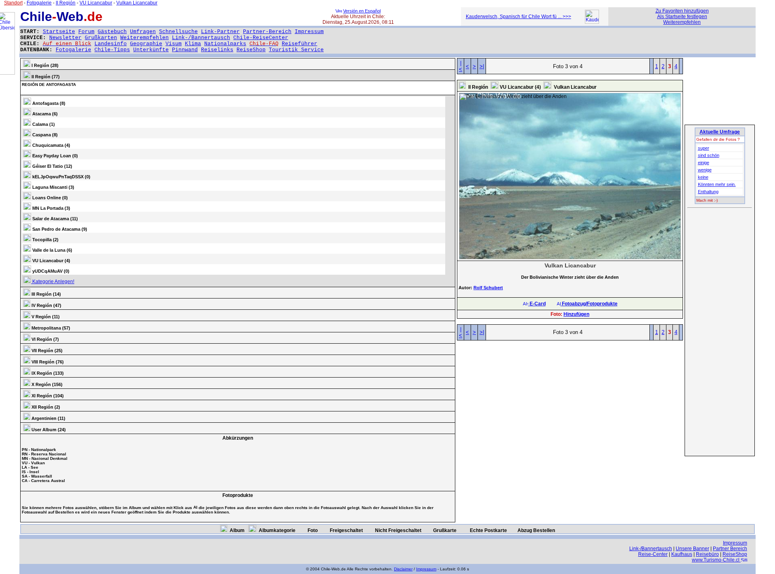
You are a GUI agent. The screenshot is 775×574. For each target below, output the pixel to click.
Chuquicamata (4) (50, 145)
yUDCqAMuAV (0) (50, 271)
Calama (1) (43, 124)
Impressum (309, 32)
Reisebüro (707, 554)
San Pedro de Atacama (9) (59, 229)
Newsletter (65, 38)
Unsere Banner (692, 548)
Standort (13, 3)
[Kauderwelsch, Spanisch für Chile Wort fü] (592, 22)
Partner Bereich (730, 548)
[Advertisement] (719, 332)
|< (460, 66)
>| (482, 66)
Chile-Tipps (112, 50)
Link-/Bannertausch (201, 38)
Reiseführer (299, 44)
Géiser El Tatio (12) (51, 166)
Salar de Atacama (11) (54, 218)
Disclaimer (403, 569)
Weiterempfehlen (144, 38)
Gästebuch (112, 32)
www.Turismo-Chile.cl (716, 560)
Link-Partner (220, 32)
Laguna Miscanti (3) (52, 187)
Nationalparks (225, 44)
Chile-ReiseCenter (260, 38)
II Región (65, 3)
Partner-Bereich (267, 32)
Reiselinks (217, 50)
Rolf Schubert (488, 287)
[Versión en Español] (338, 11)
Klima (193, 44)
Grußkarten (101, 38)
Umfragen (143, 32)
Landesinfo (110, 44)
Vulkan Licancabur (136, 3)
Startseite (59, 32)
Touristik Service (296, 50)
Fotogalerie (73, 50)
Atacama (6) (44, 113)
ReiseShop (251, 50)
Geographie (146, 44)
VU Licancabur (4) (50, 260)
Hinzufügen (576, 314)
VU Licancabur (96, 3)
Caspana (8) (44, 134)
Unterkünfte (151, 50)
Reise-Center (653, 554)
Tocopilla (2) (45, 239)
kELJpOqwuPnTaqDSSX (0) (60, 176)
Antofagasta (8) (48, 103)
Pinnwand (185, 50)
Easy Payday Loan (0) (54, 155)
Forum (86, 32)
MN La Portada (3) (50, 208)
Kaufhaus (681, 554)
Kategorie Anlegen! (52, 281)
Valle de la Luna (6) (51, 250)
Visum (173, 44)
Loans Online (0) (49, 197)
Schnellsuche (178, 32)
